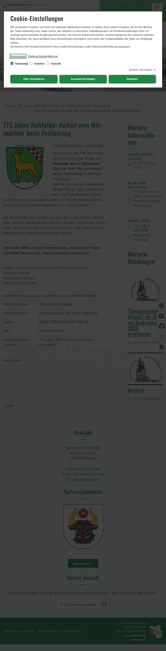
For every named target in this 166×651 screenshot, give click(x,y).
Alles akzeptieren (34, 79)
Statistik (55, 63)
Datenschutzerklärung (43, 56)
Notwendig (21, 63)
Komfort (39, 63)
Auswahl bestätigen (83, 79)
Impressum (18, 56)
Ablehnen (132, 79)
